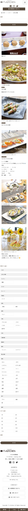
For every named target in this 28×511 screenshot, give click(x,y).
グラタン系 (3, 322)
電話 (5, 509)
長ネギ (16, 391)
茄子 (16, 385)
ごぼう (16, 362)
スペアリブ (17, 349)
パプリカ (17, 371)
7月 (2, 424)
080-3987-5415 (14, 497)
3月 (2, 418)
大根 (2, 378)
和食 (2, 303)
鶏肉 (2, 407)
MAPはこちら (14, 479)
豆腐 (16, 388)
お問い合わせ (15, 492)
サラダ (2, 286)
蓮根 (2, 388)
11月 (2, 431)
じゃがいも (3, 365)
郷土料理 (3, 354)
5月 (2, 421)
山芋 (16, 378)
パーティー (17, 325)
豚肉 (2, 346)
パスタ (16, 322)
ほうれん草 (17, 365)
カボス (3, 368)
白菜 (2, 385)
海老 (16, 399)
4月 (16, 418)
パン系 (3, 325)
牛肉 (2, 333)
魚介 (2, 396)
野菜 (2, 358)
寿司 (16, 306)
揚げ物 (3, 328)
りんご (3, 314)
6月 (16, 421)
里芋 (2, 391)
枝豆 (2, 381)
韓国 (2, 282)
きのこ (3, 362)
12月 (16, 431)
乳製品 (2, 295)
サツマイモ (3, 371)
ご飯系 (3, 306)
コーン (16, 368)
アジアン (3, 278)
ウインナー (3, 349)
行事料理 (3, 337)
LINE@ (14, 509)
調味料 (2, 342)
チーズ (3, 298)
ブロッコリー (4, 375)
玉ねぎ (16, 381)
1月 (2, 414)
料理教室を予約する (15, 8)
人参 (16, 375)
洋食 (2, 318)
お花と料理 (3, 274)
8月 (16, 424)
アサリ (3, 399)
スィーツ (3, 291)
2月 (16, 414)
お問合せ (24, 509)
